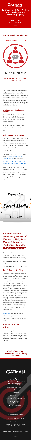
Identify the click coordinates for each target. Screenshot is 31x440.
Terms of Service (7, 431)
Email (16, 403)
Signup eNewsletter (16, 406)
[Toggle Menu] (15, 26)
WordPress (6, 313)
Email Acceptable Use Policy (20, 431)
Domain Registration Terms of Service (13, 434)
